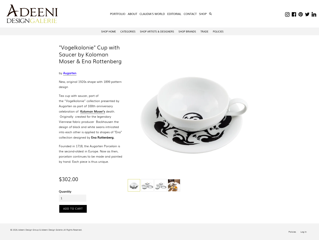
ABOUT (132, 14)
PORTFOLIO (117, 14)
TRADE (204, 31)
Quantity (65, 191)
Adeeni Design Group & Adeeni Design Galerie (40, 229)
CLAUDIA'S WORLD (152, 14)
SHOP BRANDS (187, 31)
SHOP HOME (108, 31)
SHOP (203, 13)
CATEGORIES (128, 31)
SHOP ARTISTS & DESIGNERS (157, 31)
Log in (304, 231)
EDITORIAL (174, 14)
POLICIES (218, 31)
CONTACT (190, 14)
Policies (292, 231)
